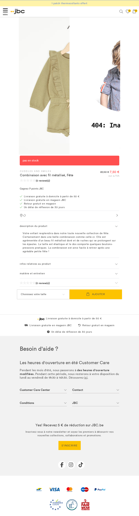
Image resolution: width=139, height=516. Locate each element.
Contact (77, 390)
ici (86, 377)
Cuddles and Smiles (35, 171)
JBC (75, 403)
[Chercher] (121, 11)
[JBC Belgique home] (17, 11)
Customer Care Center (35, 390)
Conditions (27, 403)
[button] (69, 226)
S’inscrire (70, 445)
